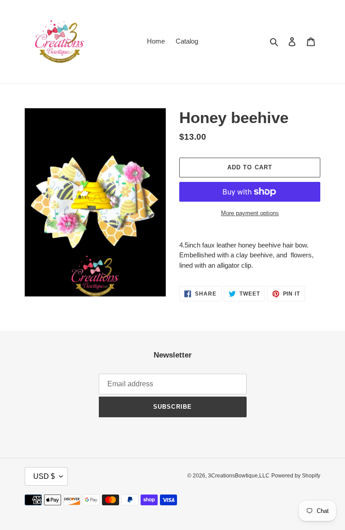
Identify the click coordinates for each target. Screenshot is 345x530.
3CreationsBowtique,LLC (239, 476)
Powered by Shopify (295, 476)
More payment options (250, 213)
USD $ (44, 476)
